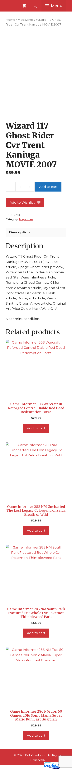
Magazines (25, 19)
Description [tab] (19, 232)
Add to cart (48, 187)
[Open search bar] (36, 6)
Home (10, 19)
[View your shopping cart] (24, 6)
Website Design (29, 767)
